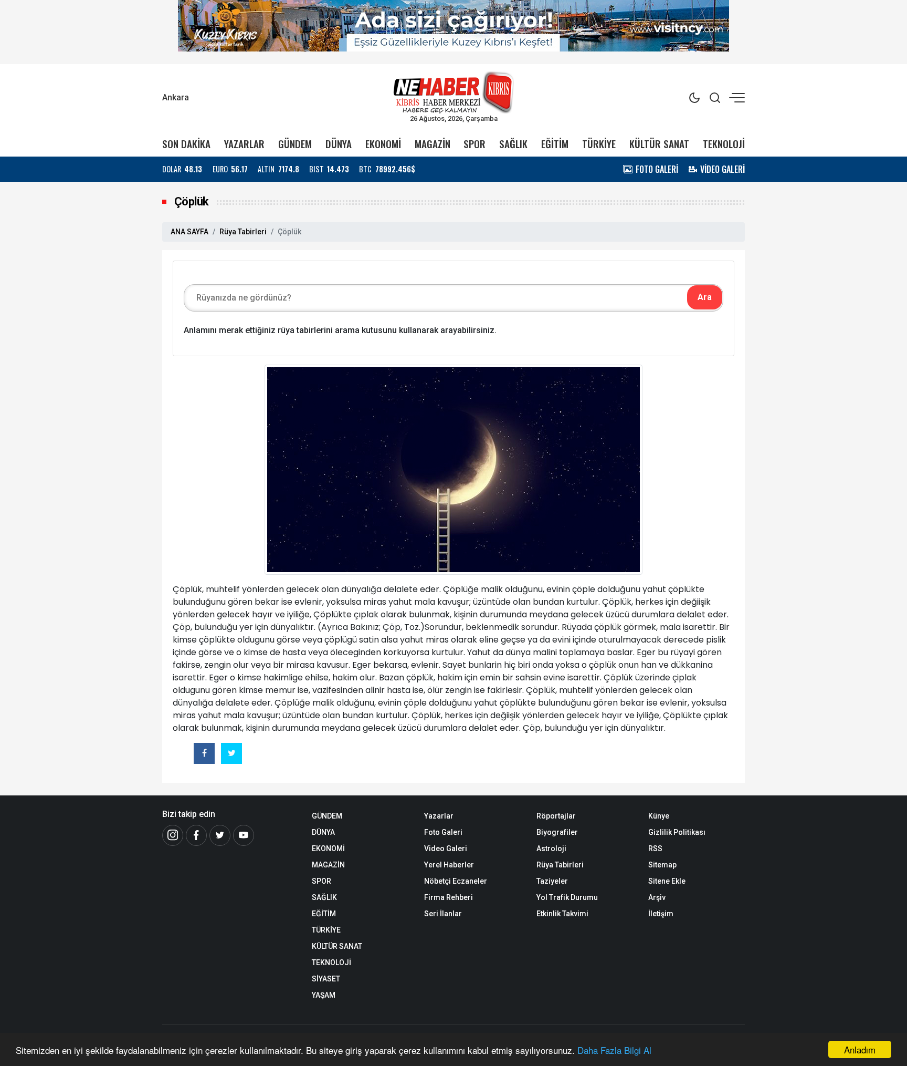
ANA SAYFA (189, 231)
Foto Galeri (443, 832)
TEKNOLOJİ (724, 143)
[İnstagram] (172, 835)
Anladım (860, 1049)
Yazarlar (439, 816)
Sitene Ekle (666, 881)
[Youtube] (243, 835)
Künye (658, 816)
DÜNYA (338, 143)
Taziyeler (552, 881)
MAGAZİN (432, 143)
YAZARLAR (244, 143)
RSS (655, 848)
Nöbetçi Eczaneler (455, 881)
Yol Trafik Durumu (567, 897)
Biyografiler (557, 832)
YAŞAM (323, 995)
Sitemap (662, 865)
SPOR (474, 143)
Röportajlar (556, 816)
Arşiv (657, 897)
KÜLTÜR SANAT (659, 143)
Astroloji (551, 848)
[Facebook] (196, 835)
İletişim (660, 913)
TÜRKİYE (599, 143)
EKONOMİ (383, 143)
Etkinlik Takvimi (562, 913)
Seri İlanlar (443, 913)
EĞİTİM (554, 143)
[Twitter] (219, 835)
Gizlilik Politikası (676, 832)
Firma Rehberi (448, 897)
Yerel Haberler (449, 865)
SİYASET (326, 979)
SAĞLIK (513, 143)
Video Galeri (445, 848)
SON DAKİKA (186, 143)
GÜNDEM (295, 143)
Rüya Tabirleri (243, 231)
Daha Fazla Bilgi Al (614, 1050)
